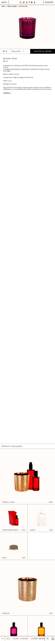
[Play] (2, 638)
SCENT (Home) (20, 639)
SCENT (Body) (38, 639)
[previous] (14, 27)
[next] (41, 27)
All (8, 639)
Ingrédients (7, 93)
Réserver (49, 2)
